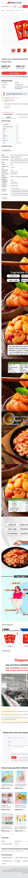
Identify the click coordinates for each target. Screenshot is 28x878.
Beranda (3, 10)
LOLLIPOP (17, 844)
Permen (22, 10)
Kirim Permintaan (14, 73)
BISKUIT (3, 841)
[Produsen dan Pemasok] (14, 2)
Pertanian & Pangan (10, 10)
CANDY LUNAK (18, 841)
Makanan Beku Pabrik (7, 857)
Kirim (14, 757)
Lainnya (3, 863)
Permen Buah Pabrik (7, 861)
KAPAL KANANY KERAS (6, 844)
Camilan (17, 10)
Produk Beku (17, 861)
